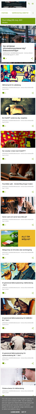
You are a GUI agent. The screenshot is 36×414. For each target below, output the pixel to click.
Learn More (15, 412)
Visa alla (4, 22)
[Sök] (29, 3)
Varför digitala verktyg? (20, 13)
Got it (24, 412)
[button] (32, 58)
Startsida (4, 13)
